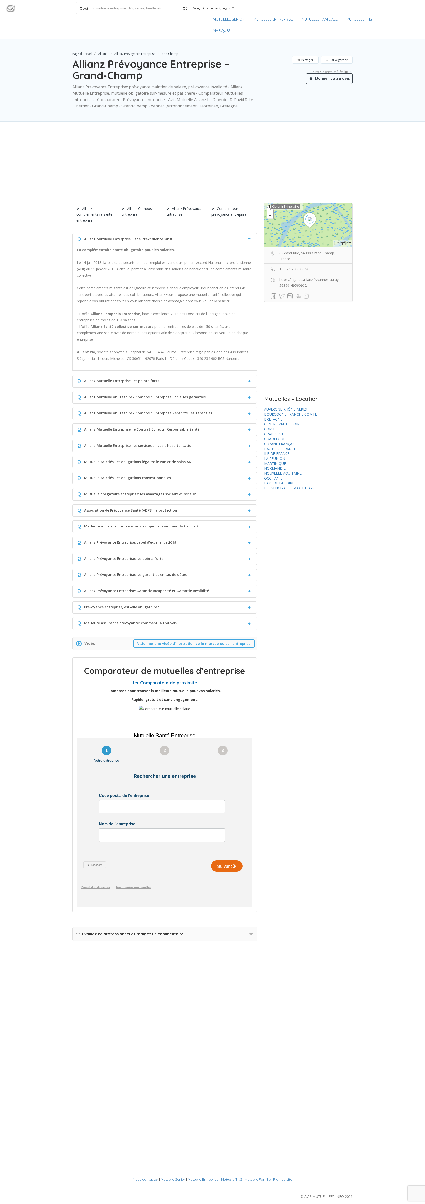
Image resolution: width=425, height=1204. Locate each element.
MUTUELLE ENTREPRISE (273, 19)
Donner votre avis (332, 78)
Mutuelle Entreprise (203, 1179)
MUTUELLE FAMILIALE (320, 19)
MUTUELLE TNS (359, 19)
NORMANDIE (275, 468)
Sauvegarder (338, 60)
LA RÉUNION (274, 458)
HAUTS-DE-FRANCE (280, 448)
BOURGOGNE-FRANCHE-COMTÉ (290, 414)
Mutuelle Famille (258, 1179)
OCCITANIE (273, 478)
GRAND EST (274, 434)
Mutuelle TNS (231, 1179)
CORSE (269, 429)
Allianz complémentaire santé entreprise (94, 214)
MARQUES (221, 30)
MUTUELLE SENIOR (229, 19)
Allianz (102, 54)
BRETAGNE (273, 419)
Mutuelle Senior (173, 1179)
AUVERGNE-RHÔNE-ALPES (285, 409)
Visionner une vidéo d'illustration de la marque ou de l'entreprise (194, 643)
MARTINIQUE (275, 463)
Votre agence (405, 19)
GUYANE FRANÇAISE (280, 443)
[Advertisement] (212, 168)
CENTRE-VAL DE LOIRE (282, 424)
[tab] (164, 238)
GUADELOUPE (275, 438)
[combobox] (207, 8)
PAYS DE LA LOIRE (279, 483)
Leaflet (342, 243)
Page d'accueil (82, 54)
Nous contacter (145, 1179)
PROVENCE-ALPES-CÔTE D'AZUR (291, 488)
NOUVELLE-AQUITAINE (283, 473)
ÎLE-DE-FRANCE (276, 453)
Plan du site (282, 1179)
